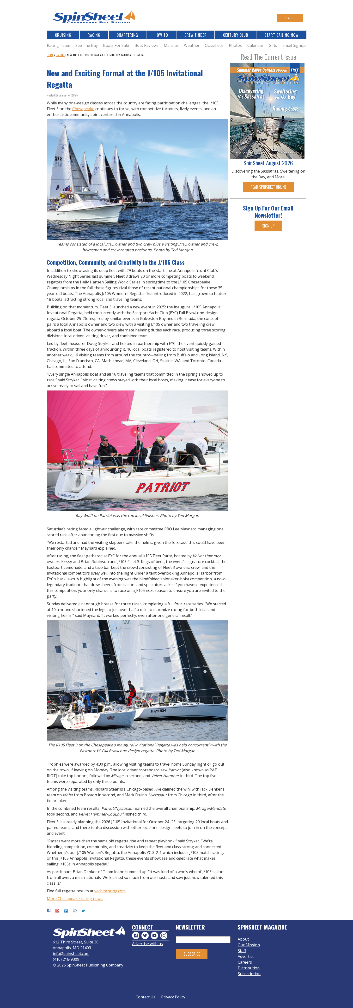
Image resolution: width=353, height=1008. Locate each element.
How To (161, 35)
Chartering (127, 35)
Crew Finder (195, 35)
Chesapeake (83, 108)
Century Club (235, 35)
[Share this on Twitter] (83, 911)
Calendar (255, 45)
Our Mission (249, 945)
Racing (94, 35)
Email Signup (294, 45)
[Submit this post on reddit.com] (75, 911)
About (243, 939)
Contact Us (145, 997)
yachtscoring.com (110, 891)
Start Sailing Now (281, 35)
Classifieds (214, 45)
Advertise (246, 956)
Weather (192, 45)
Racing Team (58, 45)
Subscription (249, 973)
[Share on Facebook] (49, 911)
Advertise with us (147, 943)
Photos (235, 45)
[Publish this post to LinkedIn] (66, 911)
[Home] (95, 18)
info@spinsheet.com (71, 953)
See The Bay (86, 45)
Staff (242, 950)
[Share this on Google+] (57, 911)
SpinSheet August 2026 (268, 162)
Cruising (63, 35)
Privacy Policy (173, 997)
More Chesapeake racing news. (75, 898)
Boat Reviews (146, 45)
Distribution (249, 968)
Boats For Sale (116, 45)
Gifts (273, 45)
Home (50, 55)
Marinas (171, 45)
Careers (245, 962)
